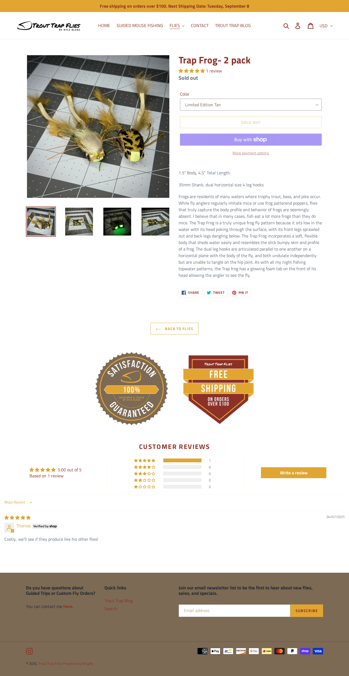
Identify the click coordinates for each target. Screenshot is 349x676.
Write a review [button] (294, 472)
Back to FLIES (178, 328)
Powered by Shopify (78, 663)
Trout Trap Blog (118, 600)
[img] (17, 517)
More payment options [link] (251, 153)
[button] (192, 70)
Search (110, 608)
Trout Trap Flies (50, 663)
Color (184, 94)
